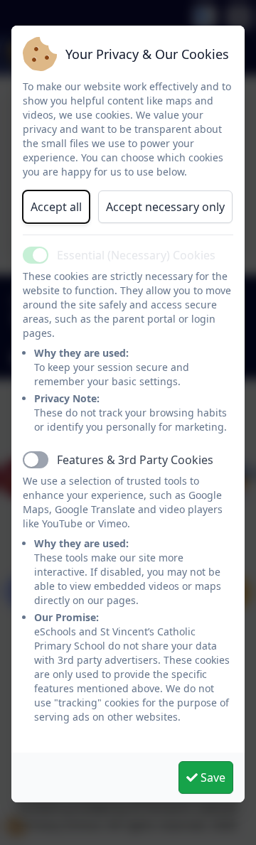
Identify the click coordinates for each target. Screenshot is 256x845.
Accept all (56, 207)
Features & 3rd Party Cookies (135, 460)
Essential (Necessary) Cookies (136, 255)
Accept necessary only (165, 207)
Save (211, 777)
